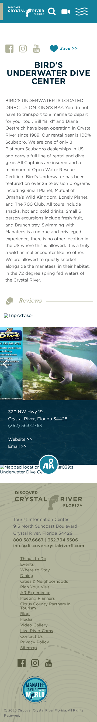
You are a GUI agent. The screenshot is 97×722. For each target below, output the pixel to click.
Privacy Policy (34, 642)
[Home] (48, 501)
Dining (26, 575)
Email (14, 446)
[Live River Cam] (65, 12)
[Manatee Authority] (35, 689)
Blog (25, 613)
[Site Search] (52, 11)
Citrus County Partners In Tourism (45, 606)
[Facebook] (21, 663)
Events (27, 564)
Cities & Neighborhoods (44, 581)
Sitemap (28, 647)
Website (16, 439)
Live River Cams (36, 630)
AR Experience (35, 592)
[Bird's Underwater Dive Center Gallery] (48, 363)
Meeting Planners (37, 598)
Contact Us (31, 636)
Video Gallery (34, 625)
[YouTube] (48, 663)
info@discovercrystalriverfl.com (48, 546)
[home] (26, 11)
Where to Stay (35, 570)
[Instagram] (35, 663)
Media (26, 619)
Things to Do (33, 558)
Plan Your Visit (34, 587)
